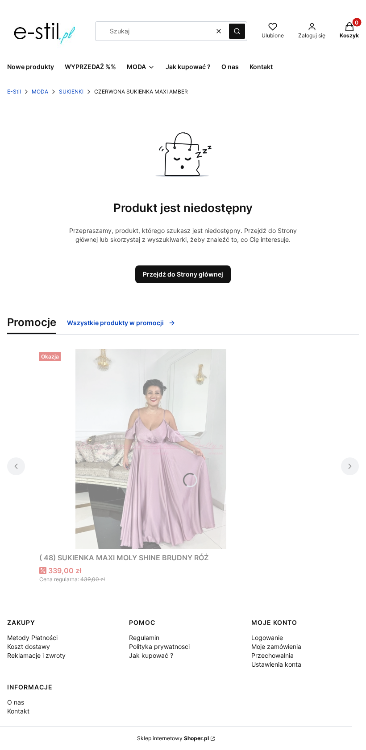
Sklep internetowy (173, 738)
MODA (40, 91)
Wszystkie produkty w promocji (115, 322)
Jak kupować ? (151, 655)
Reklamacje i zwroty (36, 655)
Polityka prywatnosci (159, 646)
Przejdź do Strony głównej (183, 274)
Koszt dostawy (28, 646)
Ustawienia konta (276, 664)
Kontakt (18, 711)
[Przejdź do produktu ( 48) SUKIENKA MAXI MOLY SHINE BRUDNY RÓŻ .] (150, 449)
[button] (237, 31)
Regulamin (144, 637)
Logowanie (267, 637)
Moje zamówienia (276, 646)
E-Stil (14, 91)
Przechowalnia (272, 655)
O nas (15, 702)
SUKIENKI (71, 91)
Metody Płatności (32, 637)
